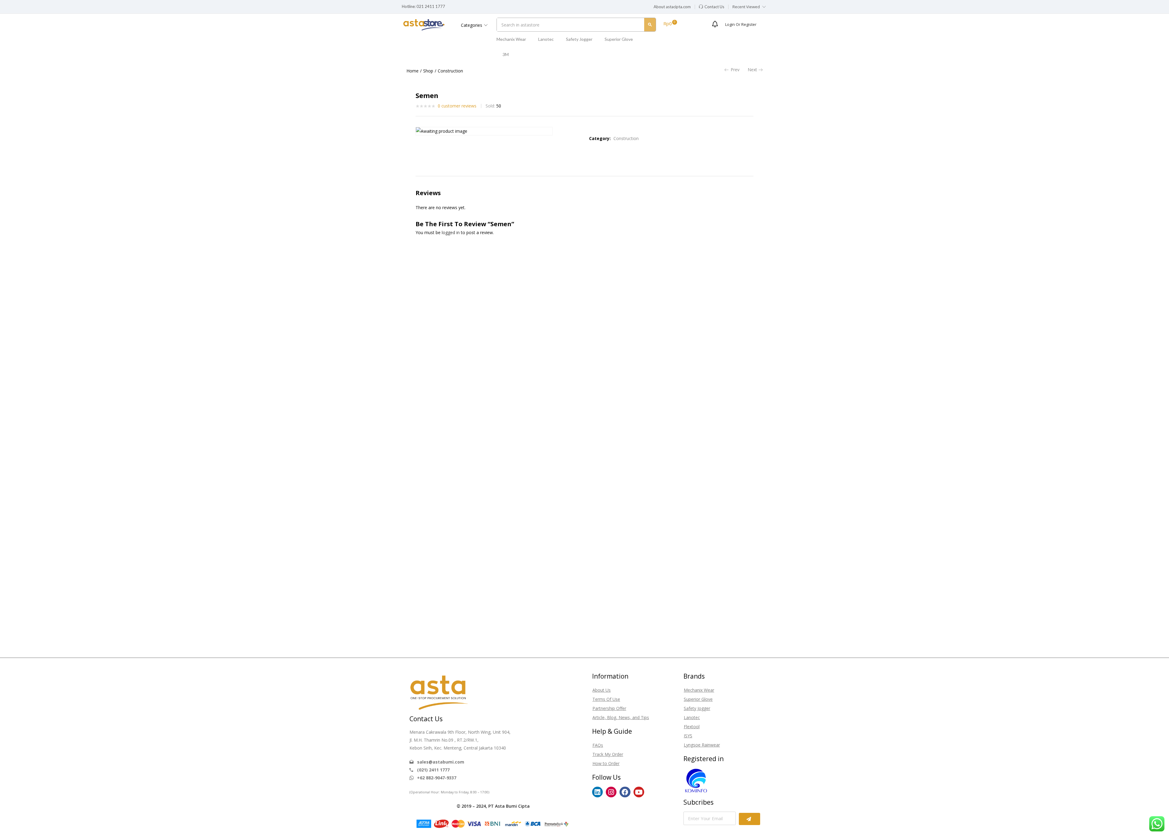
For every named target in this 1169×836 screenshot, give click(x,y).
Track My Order (607, 754)
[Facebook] (625, 792)
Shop (428, 71)
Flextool (692, 726)
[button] (672, 7)
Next (752, 69)
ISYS (688, 736)
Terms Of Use (606, 699)
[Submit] (749, 819)
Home (412, 71)
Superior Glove (619, 39)
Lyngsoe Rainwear (702, 745)
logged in (451, 232)
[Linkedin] (597, 792)
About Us (601, 690)
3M (506, 54)
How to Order (606, 763)
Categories (472, 25)
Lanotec (546, 39)
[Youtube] (639, 792)
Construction (450, 71)
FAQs (597, 745)
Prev (735, 69)
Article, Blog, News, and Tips (620, 717)
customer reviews (457, 106)
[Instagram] (611, 792)
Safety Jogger (579, 39)
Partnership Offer (609, 708)
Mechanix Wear (511, 39)
